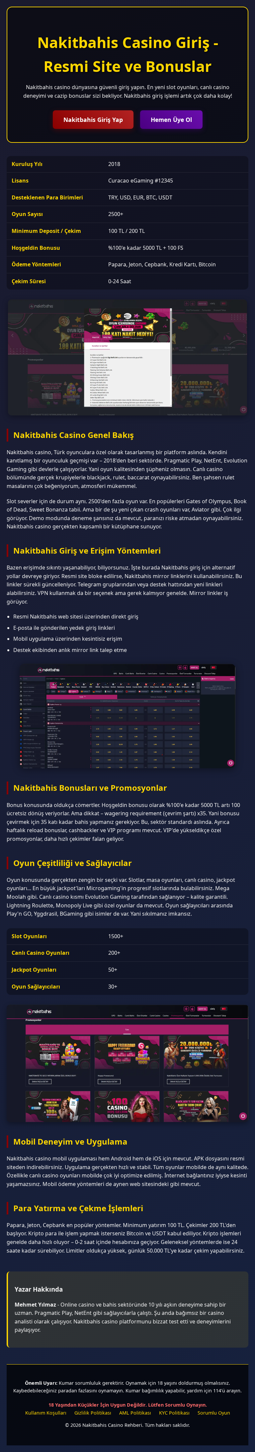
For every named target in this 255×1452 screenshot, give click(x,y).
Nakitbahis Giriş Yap (93, 120)
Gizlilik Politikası (92, 1413)
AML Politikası (135, 1413)
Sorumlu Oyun (214, 1413)
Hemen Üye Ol (171, 120)
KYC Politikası (174, 1413)
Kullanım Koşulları (45, 1413)
